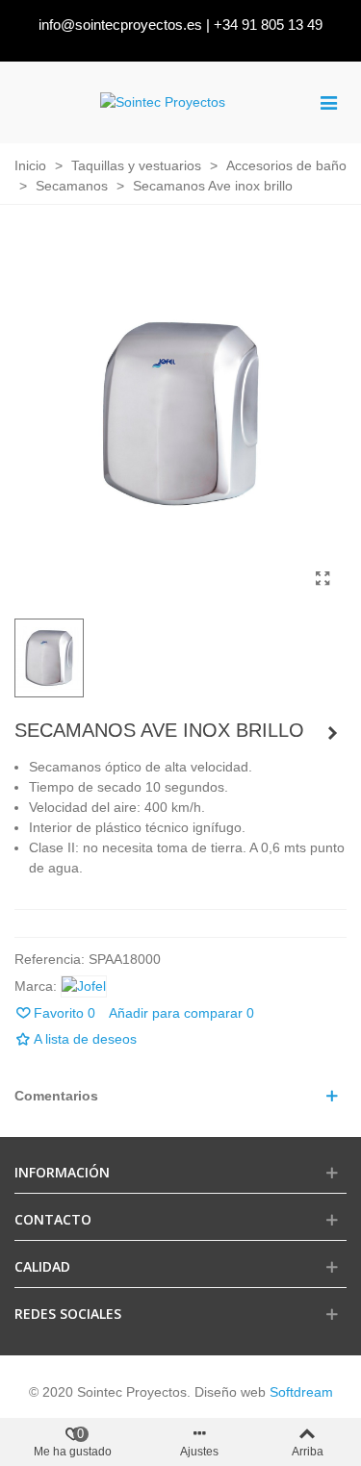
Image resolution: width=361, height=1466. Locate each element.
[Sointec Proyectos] (162, 102)
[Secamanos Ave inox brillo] (322, 579)
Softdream (301, 1392)
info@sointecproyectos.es (120, 24)
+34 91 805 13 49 (268, 24)
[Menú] (328, 102)
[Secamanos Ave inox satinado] (332, 733)
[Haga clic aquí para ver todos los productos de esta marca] (84, 986)
